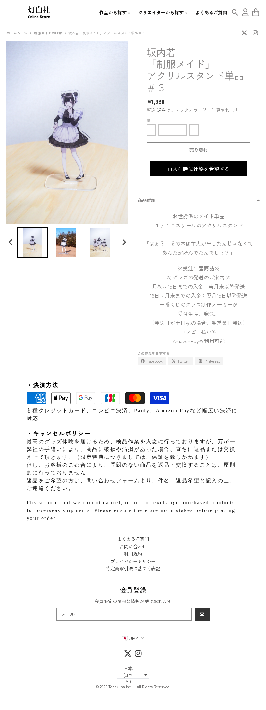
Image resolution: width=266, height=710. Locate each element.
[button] (32, 242)
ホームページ (16, 32)
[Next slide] (123, 242)
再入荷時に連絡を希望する (198, 169)
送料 (161, 110)
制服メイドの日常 (48, 32)
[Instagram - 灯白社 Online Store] (255, 33)
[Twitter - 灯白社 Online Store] (244, 33)
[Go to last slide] (11, 242)
